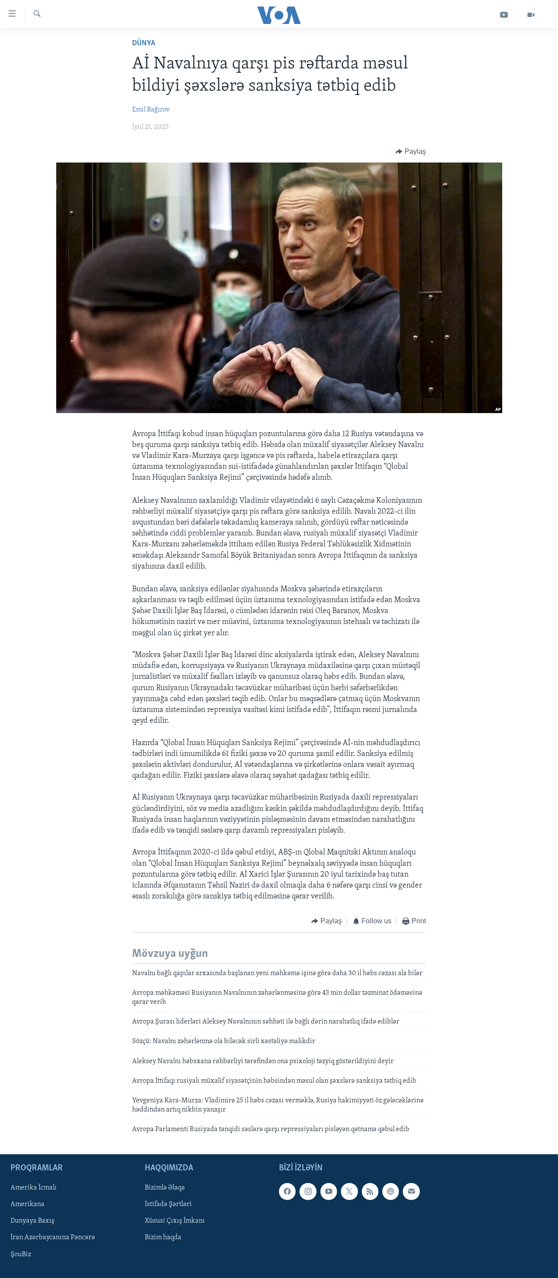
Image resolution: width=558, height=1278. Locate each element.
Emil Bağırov (151, 109)
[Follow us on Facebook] (287, 1191)
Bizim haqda (163, 1237)
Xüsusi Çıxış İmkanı (175, 1220)
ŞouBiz (20, 1254)
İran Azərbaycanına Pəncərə (52, 1237)
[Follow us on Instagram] (307, 1191)
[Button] (410, 151)
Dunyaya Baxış (32, 1220)
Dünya (143, 43)
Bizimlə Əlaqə (165, 1187)
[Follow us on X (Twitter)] (349, 1191)
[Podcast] (390, 1191)
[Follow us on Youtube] (328, 1191)
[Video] (531, 15)
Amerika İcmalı (33, 1187)
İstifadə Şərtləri (168, 1204)
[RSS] (370, 1191)
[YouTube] (504, 15)
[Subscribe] (411, 1191)
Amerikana (27, 1204)
